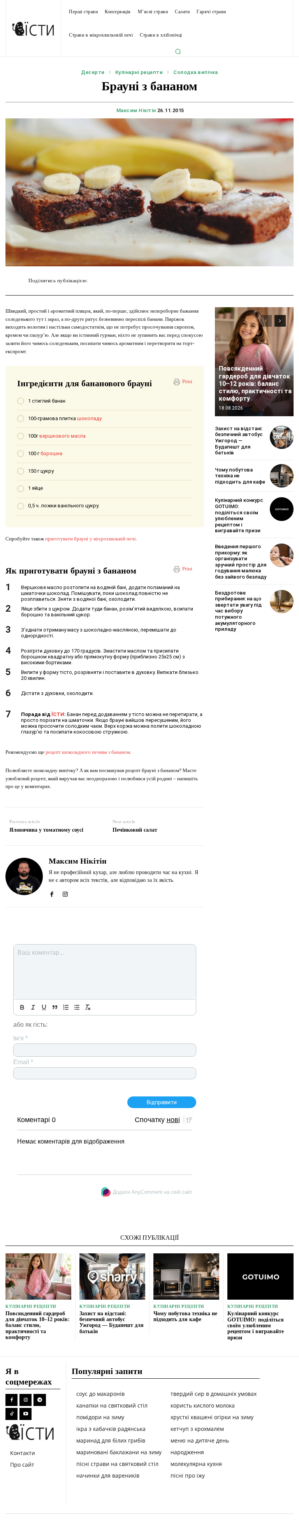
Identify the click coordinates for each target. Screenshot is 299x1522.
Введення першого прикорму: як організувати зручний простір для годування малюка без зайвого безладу (240, 562)
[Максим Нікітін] (24, 876)
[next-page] (280, 321)
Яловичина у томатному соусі (46, 830)
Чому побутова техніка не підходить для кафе (185, 1316)
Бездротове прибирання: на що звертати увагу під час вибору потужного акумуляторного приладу (238, 611)
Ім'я (20, 1038)
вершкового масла (62, 436)
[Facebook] (52, 892)
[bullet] (76, 1007)
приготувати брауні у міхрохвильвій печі (90, 539)
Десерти (93, 72)
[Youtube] (25, 1414)
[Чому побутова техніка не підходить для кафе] (282, 476)
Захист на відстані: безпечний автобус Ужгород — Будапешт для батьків (239, 441)
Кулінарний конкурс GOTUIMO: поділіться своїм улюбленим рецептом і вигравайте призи (239, 515)
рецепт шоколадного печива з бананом (88, 752)
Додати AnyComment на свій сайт (152, 1192)
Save (209, 282)
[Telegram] (39, 1400)
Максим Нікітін (136, 110)
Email (23, 1062)
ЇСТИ (57, 714)
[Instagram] (65, 892)
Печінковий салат (135, 830)
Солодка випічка (195, 72)
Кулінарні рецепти (139, 72)
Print (187, 381)
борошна (51, 453)
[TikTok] (11, 1414)
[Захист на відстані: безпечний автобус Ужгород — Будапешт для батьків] (282, 437)
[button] (178, 51)
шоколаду (89, 418)
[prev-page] (266, 321)
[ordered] (65, 1007)
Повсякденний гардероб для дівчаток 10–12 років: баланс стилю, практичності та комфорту (255, 383)
